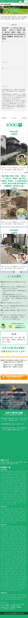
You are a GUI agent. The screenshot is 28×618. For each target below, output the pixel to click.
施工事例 (13, 607)
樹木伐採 (22, 604)
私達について (8, 604)
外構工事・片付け (5, 607)
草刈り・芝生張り (5, 605)
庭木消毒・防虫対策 (15, 605)
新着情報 (19, 607)
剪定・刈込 (15, 604)
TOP (2, 604)
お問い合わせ (12, 608)
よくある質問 (4, 608)
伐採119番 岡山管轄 (12, 613)
